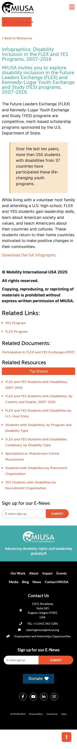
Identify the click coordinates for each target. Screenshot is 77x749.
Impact (47, 573)
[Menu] (72, 7)
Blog (25, 582)
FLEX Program (16, 332)
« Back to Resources (17, 38)
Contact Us (52, 714)
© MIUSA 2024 (17, 714)
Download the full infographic (29, 255)
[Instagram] (54, 696)
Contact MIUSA (56, 582)
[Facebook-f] (23, 696)
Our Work (17, 573)
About (33, 573)
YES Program (15, 323)
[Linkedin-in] (43, 696)
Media (13, 582)
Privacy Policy (36, 714)
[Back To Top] (66, 737)
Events (61, 573)
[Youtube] (33, 696)
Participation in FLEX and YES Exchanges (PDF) (38, 352)
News (37, 582)
